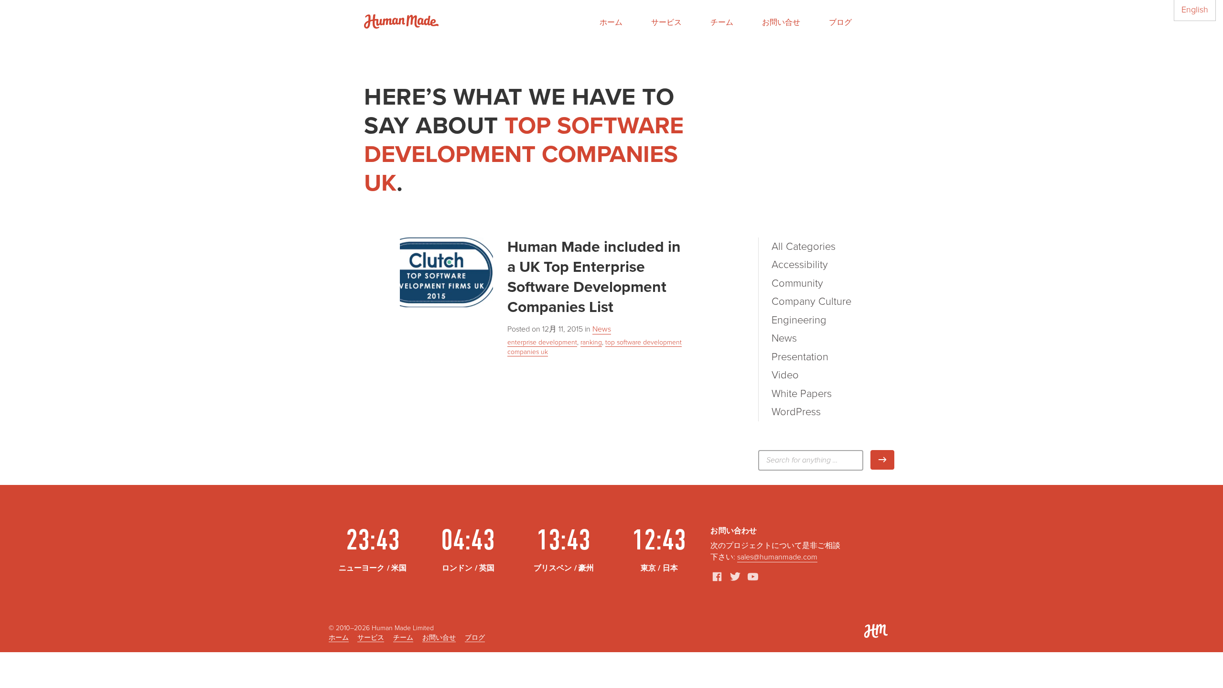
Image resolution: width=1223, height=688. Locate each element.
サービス (666, 22)
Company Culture (811, 301)
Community (797, 283)
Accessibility (800, 264)
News (601, 329)
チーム (721, 22)
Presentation (800, 357)
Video (785, 375)
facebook (717, 576)
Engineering (799, 320)
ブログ (840, 22)
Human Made (401, 21)
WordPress (796, 412)
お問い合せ (781, 22)
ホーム (611, 22)
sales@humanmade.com (777, 557)
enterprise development (542, 342)
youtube (753, 576)
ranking (591, 342)
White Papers (802, 393)
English (1194, 9)
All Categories (804, 246)
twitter (735, 576)
